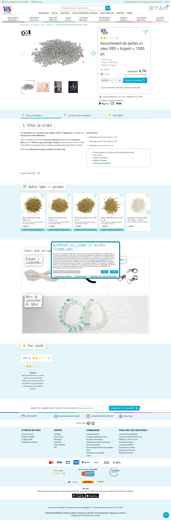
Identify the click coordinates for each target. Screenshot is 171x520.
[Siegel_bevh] (87, 473)
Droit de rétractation (93, 445)
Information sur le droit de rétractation (103, 276)
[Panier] (165, 8)
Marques (120, 13)
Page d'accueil (24, 25)
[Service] (151, 8)
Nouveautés (43, 13)
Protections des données (62, 276)
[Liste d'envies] (156, 8)
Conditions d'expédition (94, 439)
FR (168, 2)
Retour (88, 450)
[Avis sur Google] (58, 472)
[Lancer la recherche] (107, 8)
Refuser (104, 272)
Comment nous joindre (127, 447)
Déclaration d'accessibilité (95, 453)
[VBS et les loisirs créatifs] (7, 10)
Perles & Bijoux (35, 25)
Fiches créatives (107, 13)
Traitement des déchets (29, 442)
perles (41, 133)
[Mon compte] (161, 8)
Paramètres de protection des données (99, 447)
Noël (43, 149)
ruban (36, 145)
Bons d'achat (58, 437)
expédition (144, 74)
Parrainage (57, 439)
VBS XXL (54, 13)
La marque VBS (26, 439)
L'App (88, 455)
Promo (130, 13)
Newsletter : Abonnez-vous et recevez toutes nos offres (54, 408)
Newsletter (57, 442)
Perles (43, 25)
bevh (95, 469)
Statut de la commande (127, 450)
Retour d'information (126, 453)
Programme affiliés (27, 437)
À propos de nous (27, 434)
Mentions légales (81, 276)
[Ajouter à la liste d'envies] (145, 32)
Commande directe (92, 434)
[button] (22, 53)
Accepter (114, 272)
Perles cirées (50, 25)
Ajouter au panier (133, 80)
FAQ (55, 447)
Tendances (65, 13)
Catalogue (57, 434)
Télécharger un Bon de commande (98, 442)
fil (77, 145)
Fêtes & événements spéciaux (84, 13)
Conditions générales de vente (96, 437)
